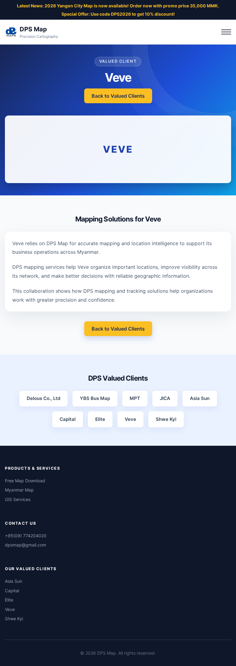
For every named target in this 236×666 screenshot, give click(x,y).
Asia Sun (13, 581)
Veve (10, 609)
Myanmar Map (19, 489)
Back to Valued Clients (118, 96)
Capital (12, 590)
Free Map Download (25, 480)
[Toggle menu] (226, 32)
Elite (9, 599)
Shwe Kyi (14, 618)
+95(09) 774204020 (25, 535)
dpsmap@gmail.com (25, 544)
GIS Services (17, 499)
